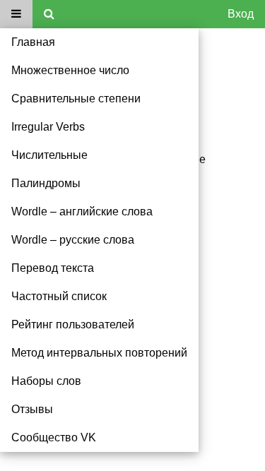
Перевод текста (52, 268)
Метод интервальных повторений (99, 353)
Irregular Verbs (48, 127)
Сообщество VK (53, 437)
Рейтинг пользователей (72, 324)
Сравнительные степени (76, 99)
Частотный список (59, 296)
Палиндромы (46, 183)
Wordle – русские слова (72, 240)
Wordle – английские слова (82, 211)
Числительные (49, 155)
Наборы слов (46, 381)
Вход (241, 14)
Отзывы (32, 409)
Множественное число (70, 70)
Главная (33, 42)
